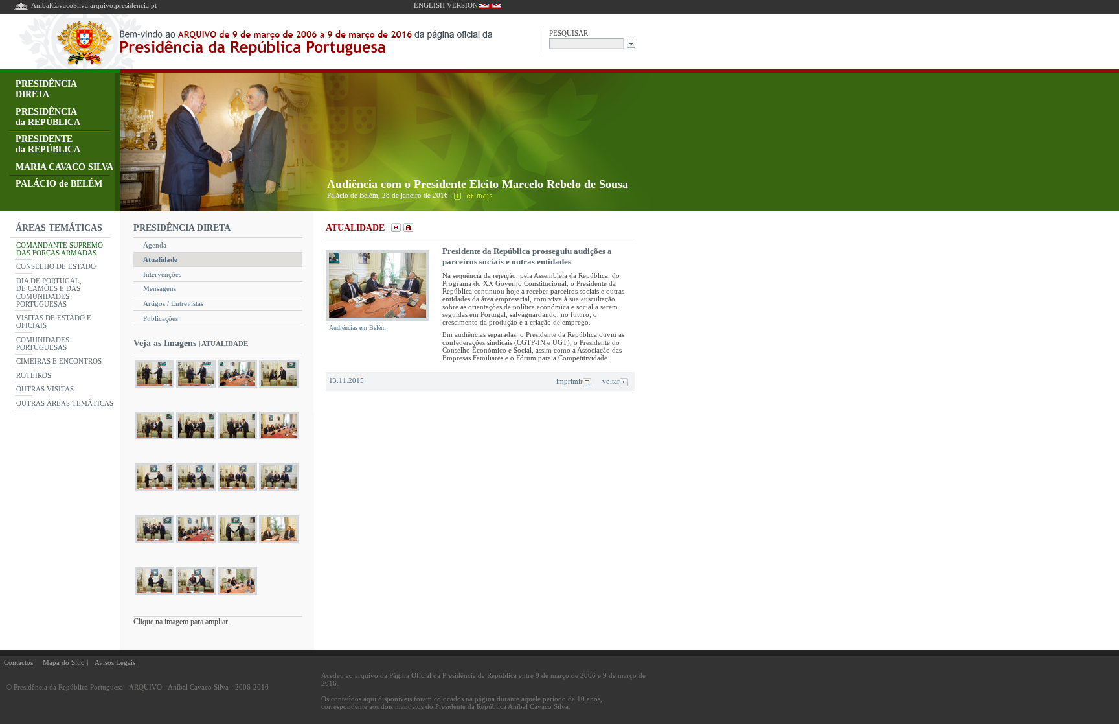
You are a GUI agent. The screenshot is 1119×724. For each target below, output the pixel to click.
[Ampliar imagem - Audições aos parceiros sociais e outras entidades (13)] (154, 542)
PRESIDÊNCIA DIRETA (46, 89)
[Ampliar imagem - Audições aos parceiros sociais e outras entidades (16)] (279, 542)
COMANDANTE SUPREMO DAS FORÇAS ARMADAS (59, 249)
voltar (611, 381)
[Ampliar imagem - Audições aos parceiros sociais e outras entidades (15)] (237, 542)
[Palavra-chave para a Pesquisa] (586, 42)
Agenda (154, 245)
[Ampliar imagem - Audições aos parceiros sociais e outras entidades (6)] (196, 439)
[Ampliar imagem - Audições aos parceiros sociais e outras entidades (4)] (279, 387)
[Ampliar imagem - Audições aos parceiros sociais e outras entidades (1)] (154, 387)
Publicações (160, 318)
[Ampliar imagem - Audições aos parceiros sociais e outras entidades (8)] (279, 439)
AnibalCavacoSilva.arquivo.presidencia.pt (94, 5)
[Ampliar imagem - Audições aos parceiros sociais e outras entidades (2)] (196, 387)
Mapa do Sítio (64, 662)
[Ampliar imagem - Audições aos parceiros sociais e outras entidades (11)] (237, 490)
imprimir (569, 381)
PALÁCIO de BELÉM (59, 184)
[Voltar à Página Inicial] (21, 8)
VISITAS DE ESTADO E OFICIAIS (53, 321)
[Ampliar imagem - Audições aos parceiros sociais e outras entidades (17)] (154, 594)
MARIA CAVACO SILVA (64, 167)
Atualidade (160, 259)
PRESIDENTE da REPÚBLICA (48, 144)
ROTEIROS (33, 375)
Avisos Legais (115, 662)
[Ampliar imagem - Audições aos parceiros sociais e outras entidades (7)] (237, 439)
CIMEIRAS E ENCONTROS (59, 361)
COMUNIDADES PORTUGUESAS (42, 343)
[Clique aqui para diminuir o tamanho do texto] (395, 229)
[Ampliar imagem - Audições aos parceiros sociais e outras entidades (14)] (196, 542)
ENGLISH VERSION (446, 5)
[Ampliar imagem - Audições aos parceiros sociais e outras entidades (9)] (154, 490)
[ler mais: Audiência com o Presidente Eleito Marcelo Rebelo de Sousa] (472, 195)
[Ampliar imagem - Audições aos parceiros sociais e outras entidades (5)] (154, 439)
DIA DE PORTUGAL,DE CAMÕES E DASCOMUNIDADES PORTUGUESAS (49, 292)
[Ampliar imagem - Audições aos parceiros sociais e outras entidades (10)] (196, 490)
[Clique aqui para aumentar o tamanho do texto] (407, 229)
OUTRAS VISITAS (45, 389)
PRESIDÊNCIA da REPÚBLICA (48, 117)
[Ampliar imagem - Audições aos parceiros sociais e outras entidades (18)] (196, 594)
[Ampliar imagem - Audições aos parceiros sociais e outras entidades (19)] (237, 594)
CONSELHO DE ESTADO (56, 266)
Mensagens (159, 288)
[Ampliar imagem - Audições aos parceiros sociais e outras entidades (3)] (237, 387)
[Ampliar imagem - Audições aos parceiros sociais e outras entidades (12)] (279, 490)
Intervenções (162, 274)
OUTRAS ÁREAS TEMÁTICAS (64, 403)
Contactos (18, 662)
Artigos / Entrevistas (173, 303)
